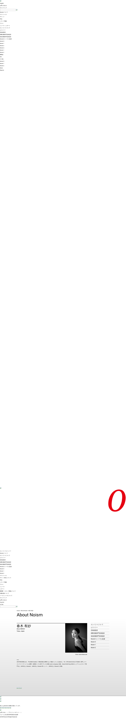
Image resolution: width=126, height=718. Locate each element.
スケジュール (3, 14)
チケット (2, 16)
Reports (2, 70)
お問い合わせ (3, 5)
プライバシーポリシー (13, 712)
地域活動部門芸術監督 (5, 36)
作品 (1, 19)
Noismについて (4, 12)
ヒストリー (3, 30)
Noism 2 (2, 45)
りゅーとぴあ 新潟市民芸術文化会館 (9, 714)
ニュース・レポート (5, 25)
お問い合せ (3, 712)
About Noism (24, 610)
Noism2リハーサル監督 (6, 39)
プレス (1, 23)
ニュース (2, 586)
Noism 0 (2, 41)
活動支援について (4, 593)
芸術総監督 (3, 32)
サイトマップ (3, 7)
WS (1, 56)
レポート (2, 589)
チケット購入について (5, 577)
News (1, 68)
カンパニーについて (5, 27)
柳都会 (1, 54)
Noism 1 (2, 43)
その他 (1, 59)
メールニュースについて (6, 595)
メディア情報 (3, 21)
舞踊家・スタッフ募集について (8, 591)
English (2, 3)
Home (18, 610)
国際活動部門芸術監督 (5, 34)
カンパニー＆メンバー (5, 551)
